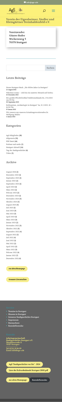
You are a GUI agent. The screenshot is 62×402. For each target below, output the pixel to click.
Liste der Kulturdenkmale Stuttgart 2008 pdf (28, 370)
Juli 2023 (9, 208)
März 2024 (10, 190)
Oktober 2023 (11, 202)
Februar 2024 (11, 193)
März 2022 (10, 249)
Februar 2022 (11, 252)
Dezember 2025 (12, 175)
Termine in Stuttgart (17, 311)
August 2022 (11, 235)
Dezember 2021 (12, 258)
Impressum (13, 320)
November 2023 (12, 199)
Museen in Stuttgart (17, 314)
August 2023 (11, 205)
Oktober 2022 (11, 229)
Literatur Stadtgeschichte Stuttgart (23, 317)
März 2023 (10, 220)
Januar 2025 (11, 181)
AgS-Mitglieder (12, 135)
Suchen (50, 67)
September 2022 (12, 232)
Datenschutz (13, 323)
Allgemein (10, 138)
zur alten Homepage (18, 380)
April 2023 (10, 217)
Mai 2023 (10, 214)
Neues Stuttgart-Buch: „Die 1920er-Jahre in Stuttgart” (27, 87)
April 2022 (10, 246)
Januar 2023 (11, 223)
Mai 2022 (10, 243)
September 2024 (12, 184)
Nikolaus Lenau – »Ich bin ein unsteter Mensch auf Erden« (29, 93)
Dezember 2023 (12, 196)
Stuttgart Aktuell (13, 147)
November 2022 (12, 226)
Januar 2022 (11, 255)
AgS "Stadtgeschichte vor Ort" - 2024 (24, 364)
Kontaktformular (15, 326)
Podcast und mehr (13, 144)
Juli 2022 (9, 237)
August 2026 (11, 172)
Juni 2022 (10, 240)
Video (8, 153)
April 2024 (10, 187)
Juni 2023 (10, 211)
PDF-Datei (10, 141)
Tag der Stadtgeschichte (15, 150)
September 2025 (12, 178)
